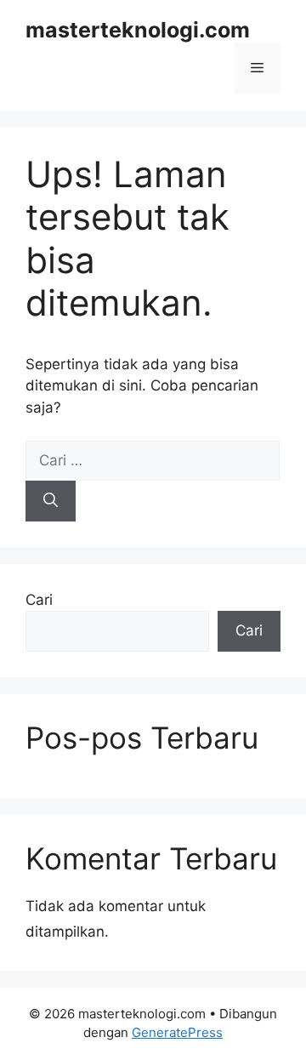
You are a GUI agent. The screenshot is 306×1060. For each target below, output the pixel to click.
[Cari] (51, 501)
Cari (39, 599)
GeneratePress (177, 1032)
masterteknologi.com (138, 30)
